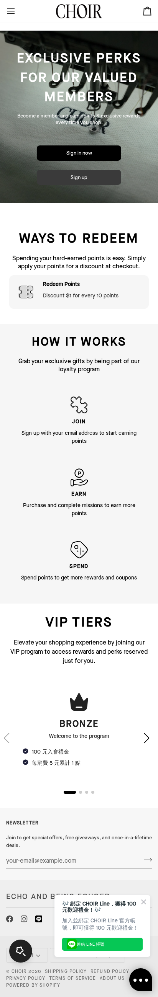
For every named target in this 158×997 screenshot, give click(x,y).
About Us (112, 978)
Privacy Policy (25, 978)
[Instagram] (24, 918)
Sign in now (79, 153)
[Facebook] (9, 918)
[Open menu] (17, 11)
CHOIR (19, 971)
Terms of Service (72, 978)
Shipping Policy (66, 971)
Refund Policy (110, 971)
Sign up (79, 177)
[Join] (145, 859)
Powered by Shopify (33, 985)
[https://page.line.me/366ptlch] (38, 918)
